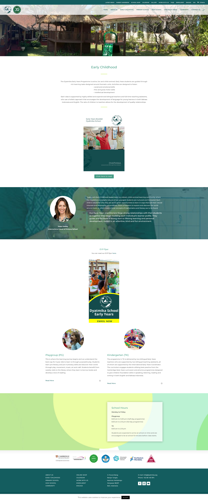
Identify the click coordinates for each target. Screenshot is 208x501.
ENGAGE (188, 2)
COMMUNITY (184, 9)
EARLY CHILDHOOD (127, 9)
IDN (194, 2)
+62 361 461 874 (148, 477)
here (114, 253)
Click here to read (104, 176)
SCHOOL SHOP (135, 2)
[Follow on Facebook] (139, 483)
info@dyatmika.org (150, 475)
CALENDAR (145, 2)
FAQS (172, 2)
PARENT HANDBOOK (122, 2)
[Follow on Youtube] (148, 483)
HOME (105, 9)
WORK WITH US (164, 2)
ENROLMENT (180, 2)
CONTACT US (195, 9)
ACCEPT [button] (125, 497)
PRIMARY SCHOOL (142, 9)
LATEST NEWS (109, 2)
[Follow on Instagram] (144, 483)
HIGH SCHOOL (157, 9)
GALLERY (154, 2)
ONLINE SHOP (81, 475)
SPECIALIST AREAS (170, 9)
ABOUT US (113, 9)
